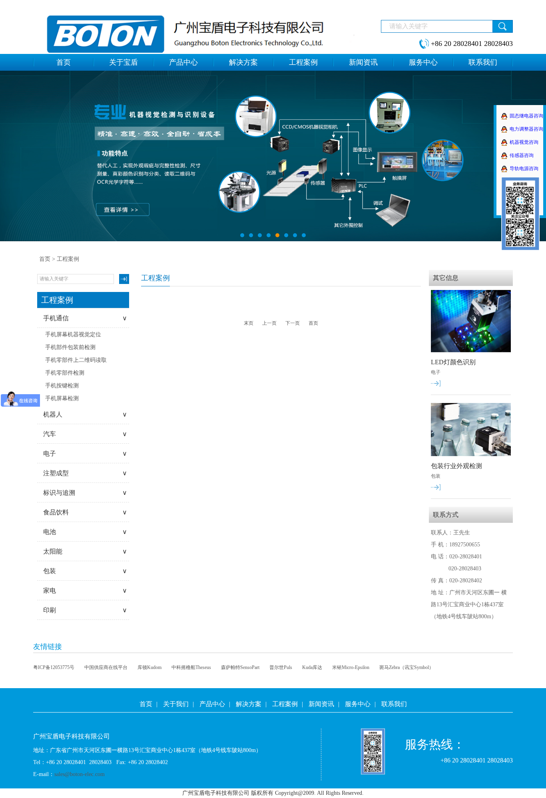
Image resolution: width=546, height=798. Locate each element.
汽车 (85, 434)
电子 (85, 453)
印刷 (85, 610)
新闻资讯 (321, 704)
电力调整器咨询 (526, 129)
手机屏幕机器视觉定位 (73, 334)
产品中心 (212, 704)
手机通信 (85, 318)
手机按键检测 (62, 386)
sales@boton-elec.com (79, 774)
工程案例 (285, 704)
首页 (44, 259)
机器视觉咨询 (524, 142)
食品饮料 (85, 512)
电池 (85, 531)
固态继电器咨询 (526, 116)
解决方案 (248, 704)
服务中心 (358, 704)
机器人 (85, 414)
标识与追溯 (85, 492)
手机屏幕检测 (62, 398)
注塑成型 (85, 473)
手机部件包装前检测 (70, 347)
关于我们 (176, 704)
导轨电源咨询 (524, 168)
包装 (85, 571)
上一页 (269, 323)
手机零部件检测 (64, 373)
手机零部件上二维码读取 (76, 360)
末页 (248, 323)
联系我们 (394, 704)
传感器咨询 (522, 155)
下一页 (292, 323)
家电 (85, 590)
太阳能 (85, 551)
